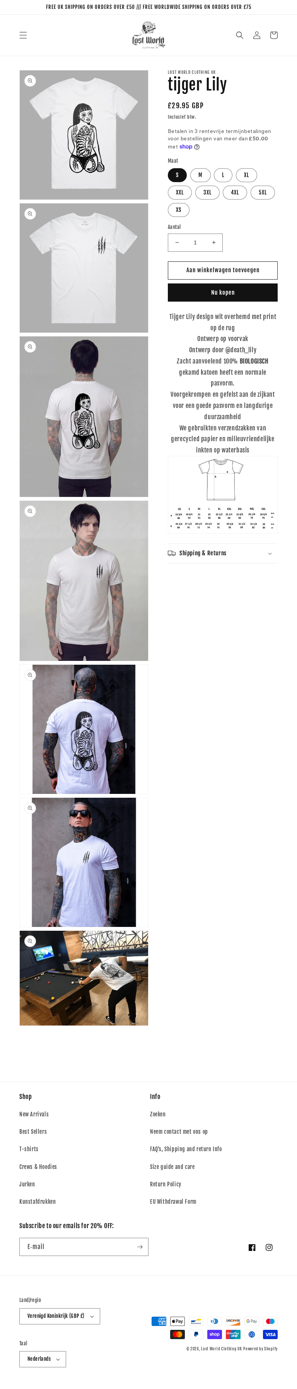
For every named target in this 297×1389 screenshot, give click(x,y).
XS (178, 209)
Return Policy (165, 1184)
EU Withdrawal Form (173, 1201)
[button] (23, 35)
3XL (207, 192)
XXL (180, 192)
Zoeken (158, 1114)
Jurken (27, 1184)
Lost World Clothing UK (221, 1348)
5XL (263, 192)
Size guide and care (172, 1167)
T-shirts (29, 1149)
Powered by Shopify (260, 1348)
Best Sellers (33, 1131)
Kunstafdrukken (37, 1201)
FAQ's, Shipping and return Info (186, 1149)
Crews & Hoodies (38, 1167)
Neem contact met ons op (179, 1131)
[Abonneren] (139, 1247)
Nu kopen (223, 292)
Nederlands (39, 1359)
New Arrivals (34, 1114)
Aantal (174, 227)
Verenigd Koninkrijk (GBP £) (56, 1316)
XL (246, 175)
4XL (235, 192)
